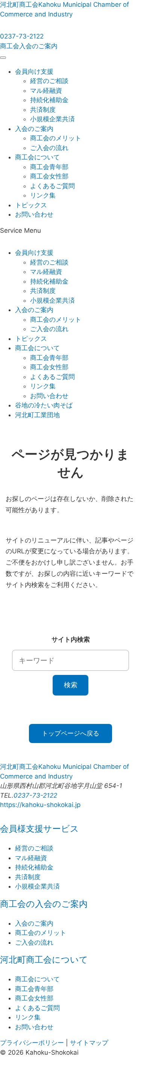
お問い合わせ (34, 214)
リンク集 (43, 195)
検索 (70, 685)
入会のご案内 (34, 128)
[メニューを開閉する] (3, 57)
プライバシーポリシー (32, 1042)
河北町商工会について (44, 959)
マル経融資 (46, 90)
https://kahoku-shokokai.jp (40, 804)
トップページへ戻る (70, 733)
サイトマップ (89, 1042)
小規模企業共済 (52, 119)
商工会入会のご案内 (29, 46)
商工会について (37, 157)
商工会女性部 (49, 176)
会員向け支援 (34, 71)
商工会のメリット (55, 138)
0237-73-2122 (22, 36)
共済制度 (43, 109)
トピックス (31, 205)
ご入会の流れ (49, 148)
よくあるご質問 (52, 186)
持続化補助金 (49, 100)
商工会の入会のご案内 (44, 903)
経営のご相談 (49, 81)
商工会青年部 (49, 167)
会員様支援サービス (39, 828)
